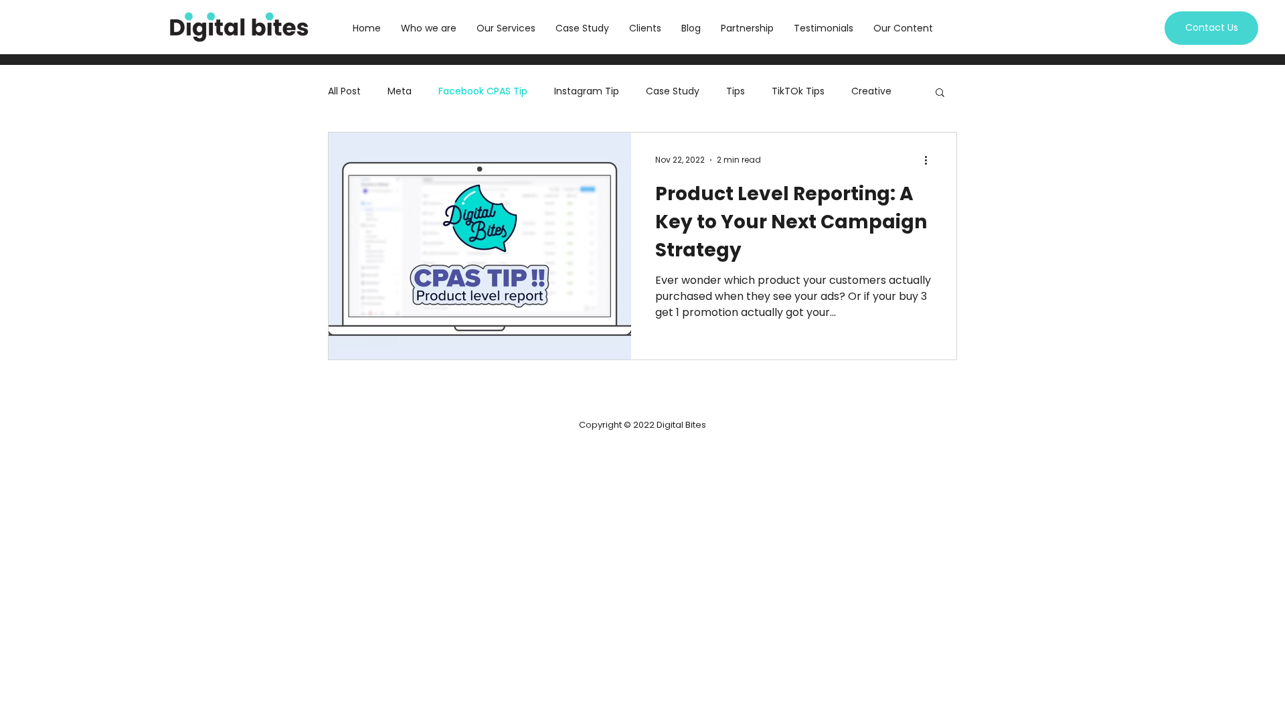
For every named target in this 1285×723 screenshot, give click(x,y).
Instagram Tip (586, 91)
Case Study (672, 91)
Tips (735, 91)
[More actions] (930, 160)
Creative (871, 91)
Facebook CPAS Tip (482, 91)
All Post (344, 91)
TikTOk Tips (798, 91)
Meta (400, 91)
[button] (940, 93)
